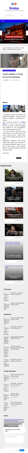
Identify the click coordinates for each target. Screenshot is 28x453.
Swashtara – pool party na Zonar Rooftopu (17, 293)
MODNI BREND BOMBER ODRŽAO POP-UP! (17, 337)
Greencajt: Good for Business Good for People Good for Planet (17, 347)
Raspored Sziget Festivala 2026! (15, 394)
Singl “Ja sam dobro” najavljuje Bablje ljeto (16, 403)
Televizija (5, 70)
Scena (14, 8)
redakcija (6, 80)
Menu (3, 21)
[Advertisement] (14, 91)
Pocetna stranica (14, 48)
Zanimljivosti (11, 70)
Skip (17, 450)
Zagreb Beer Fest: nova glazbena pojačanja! (17, 360)
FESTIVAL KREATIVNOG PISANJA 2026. (17, 303)
